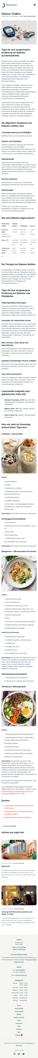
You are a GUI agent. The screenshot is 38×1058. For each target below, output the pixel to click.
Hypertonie (5, 866)
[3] (18, 283)
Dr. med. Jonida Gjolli (28, 16)
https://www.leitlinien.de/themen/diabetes (17, 817)
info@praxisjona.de (21, 975)
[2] (2, 256)
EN (23, 1050)
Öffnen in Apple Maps (19, 949)
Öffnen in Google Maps (19, 947)
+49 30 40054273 (20, 970)
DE (20, 1050)
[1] (31, 116)
